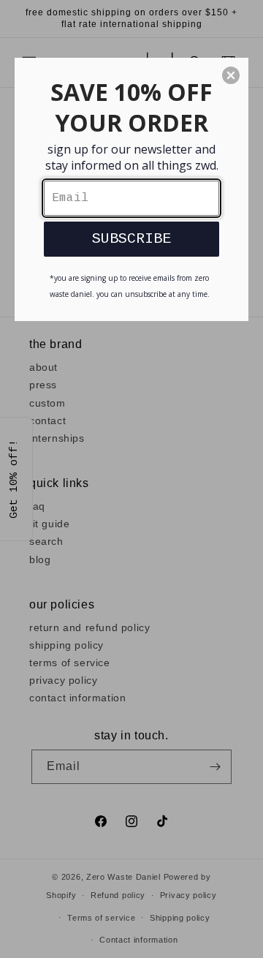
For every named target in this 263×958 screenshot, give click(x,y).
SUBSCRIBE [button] (131, 238)
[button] (231, 75)
